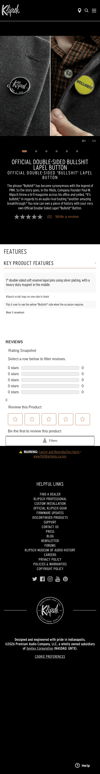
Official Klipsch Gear (50, 508)
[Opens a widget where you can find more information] (82, 766)
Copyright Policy (50, 569)
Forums (50, 545)
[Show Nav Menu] (94, 10)
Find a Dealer (50, 494)
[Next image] (92, 86)
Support (50, 522)
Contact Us (50, 527)
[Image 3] (46, 151)
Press (50, 531)
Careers (50, 555)
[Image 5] (67, 151)
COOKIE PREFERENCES (50, 656)
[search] (86, 10)
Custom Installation (50, 503)
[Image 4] (57, 151)
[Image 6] (77, 151)
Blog (50, 536)
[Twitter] (34, 579)
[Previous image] (8, 86)
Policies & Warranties (50, 564)
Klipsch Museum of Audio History (50, 550)
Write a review (67, 217)
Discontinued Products (50, 517)
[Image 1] (24, 151)
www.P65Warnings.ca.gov (50, 456)
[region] (50, 86)
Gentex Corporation (40, 648)
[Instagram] (50, 579)
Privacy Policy (50, 559)
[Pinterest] (65, 579)
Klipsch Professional (50, 499)
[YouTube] (57, 579)
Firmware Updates (50, 513)
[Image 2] (36, 151)
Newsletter (50, 541)
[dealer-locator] (79, 10)
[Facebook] (42, 579)
